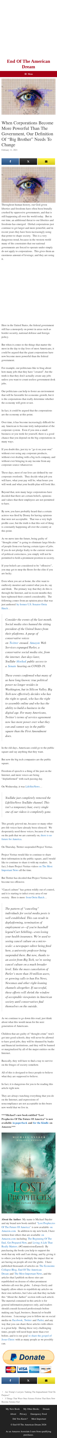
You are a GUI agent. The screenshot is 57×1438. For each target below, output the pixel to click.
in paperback (20, 1123)
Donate (46, 1408)
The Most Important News (28, 1273)
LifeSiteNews (33, 786)
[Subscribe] (46, 161)
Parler (40, 1320)
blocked (21, 661)
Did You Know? (20, 1418)
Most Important (38, 1418)
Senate (12, 666)
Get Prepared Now (17, 1242)
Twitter (13, 643)
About (13, 1413)
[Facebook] (10, 161)
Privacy (23, 1413)
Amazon (35, 643)
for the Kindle (41, 1123)
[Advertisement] (28, 28)
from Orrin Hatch (35, 897)
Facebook (17, 1320)
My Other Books (31, 1408)
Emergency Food (39, 1413)
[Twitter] (28, 161)
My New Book (13, 1408)
